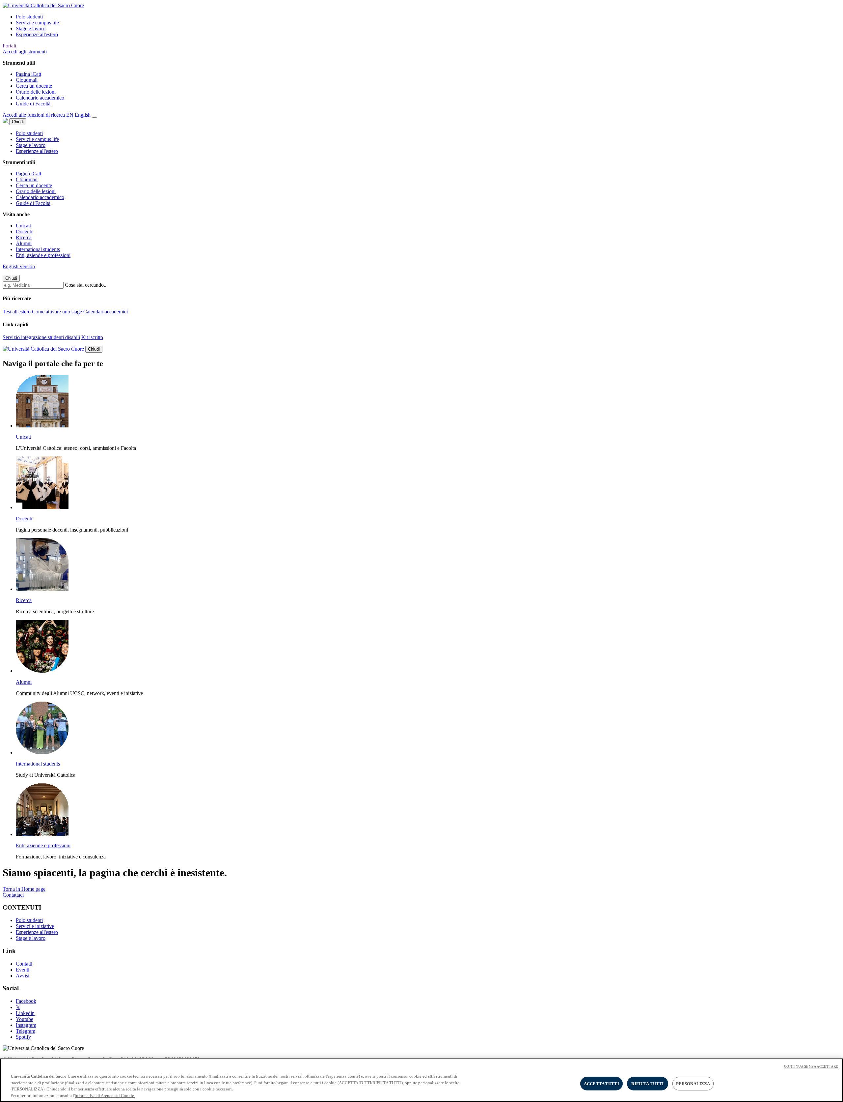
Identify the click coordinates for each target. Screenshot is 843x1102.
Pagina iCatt (28, 74)
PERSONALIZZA (693, 1083)
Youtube (24, 1019)
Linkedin (25, 1013)
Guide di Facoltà (33, 103)
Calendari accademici (105, 311)
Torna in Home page (24, 889)
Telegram (25, 1031)
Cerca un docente (34, 86)
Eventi (22, 969)
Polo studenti (29, 16)
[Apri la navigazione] (94, 117)
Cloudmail (27, 80)
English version (19, 266)
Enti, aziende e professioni (43, 255)
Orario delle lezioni (36, 92)
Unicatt (23, 225)
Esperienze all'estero (37, 34)
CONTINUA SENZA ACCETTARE (811, 1066)
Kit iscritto (92, 337)
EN (78, 115)
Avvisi (22, 975)
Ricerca (24, 237)
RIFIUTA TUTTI (647, 1083)
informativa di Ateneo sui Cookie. (105, 1095)
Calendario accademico (40, 98)
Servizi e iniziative (35, 926)
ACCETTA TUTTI (601, 1083)
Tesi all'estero (17, 311)
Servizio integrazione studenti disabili (41, 337)
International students (38, 249)
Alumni (24, 243)
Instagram (26, 1025)
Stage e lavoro (30, 28)
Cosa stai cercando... (86, 285)
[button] (25, 51)
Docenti (24, 231)
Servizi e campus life (37, 22)
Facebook (26, 1001)
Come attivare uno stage (57, 311)
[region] (421, 1080)
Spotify (23, 1037)
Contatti (24, 964)
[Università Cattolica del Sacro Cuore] (43, 5)
